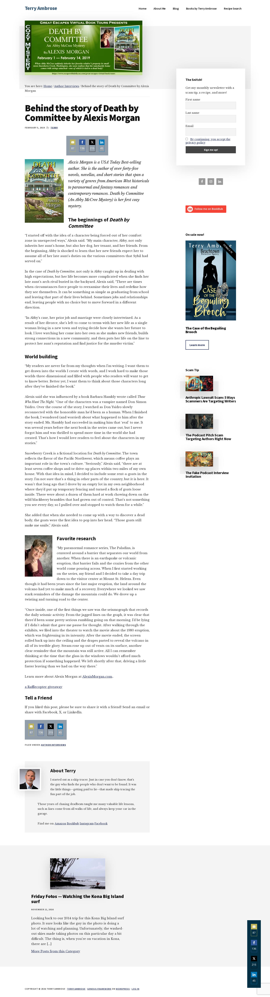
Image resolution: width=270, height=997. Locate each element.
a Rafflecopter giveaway (43, 687)
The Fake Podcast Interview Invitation (207, 474)
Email (189, 126)
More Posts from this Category (55, 951)
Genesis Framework (99, 988)
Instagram (87, 823)
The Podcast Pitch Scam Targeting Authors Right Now (208, 437)
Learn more (197, 345)
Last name (192, 112)
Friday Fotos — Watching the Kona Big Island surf (77, 899)
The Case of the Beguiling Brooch (206, 330)
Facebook (100, 823)
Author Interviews (53, 744)
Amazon (60, 823)
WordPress (123, 988)
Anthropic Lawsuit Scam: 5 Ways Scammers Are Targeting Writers (211, 399)
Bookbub (73, 823)
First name (193, 99)
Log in (135, 988)
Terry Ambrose (41, 8)
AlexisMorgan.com (97, 676)
